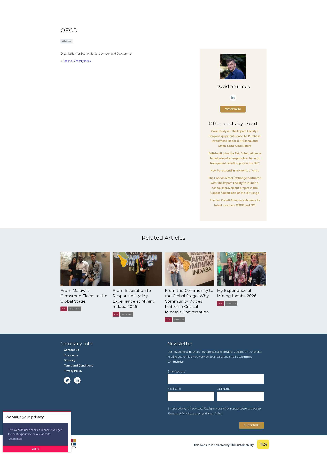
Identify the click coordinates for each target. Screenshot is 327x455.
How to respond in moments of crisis (235, 170)
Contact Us (71, 350)
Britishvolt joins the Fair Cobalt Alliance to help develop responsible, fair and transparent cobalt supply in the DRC (234, 158)
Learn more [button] (15, 438)
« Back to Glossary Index (75, 61)
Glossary (69, 360)
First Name (174, 388)
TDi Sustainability (242, 445)
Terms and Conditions (78, 365)
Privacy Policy (73, 370)
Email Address (177, 371)
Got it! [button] (35, 448)
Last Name (223, 388)
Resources (71, 355)
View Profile (233, 109)
